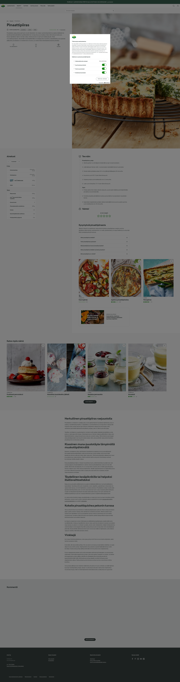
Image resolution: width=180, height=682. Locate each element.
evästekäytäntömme (77, 53)
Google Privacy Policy (103, 52)
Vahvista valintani (102, 78)
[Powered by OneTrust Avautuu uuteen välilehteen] (104, 83)
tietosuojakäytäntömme (88, 53)
